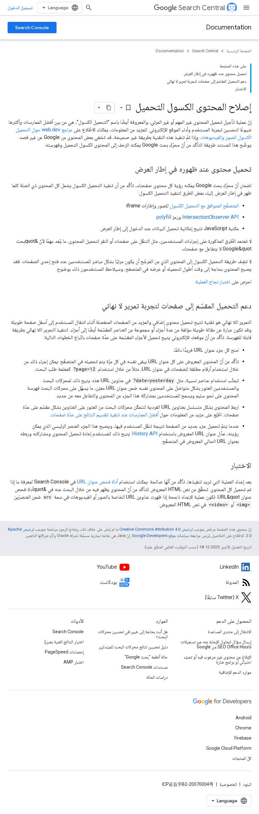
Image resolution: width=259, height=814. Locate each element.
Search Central (201, 7)
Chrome (243, 727)
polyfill (163, 217)
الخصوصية (228, 784)
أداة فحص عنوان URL (97, 482)
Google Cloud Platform (228, 748)
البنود (247, 784)
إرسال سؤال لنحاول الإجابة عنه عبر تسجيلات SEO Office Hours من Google (216, 644)
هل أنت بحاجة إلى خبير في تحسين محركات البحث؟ (132, 634)
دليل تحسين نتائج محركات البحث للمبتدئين (133, 646)
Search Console (32, 27)
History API (145, 434)
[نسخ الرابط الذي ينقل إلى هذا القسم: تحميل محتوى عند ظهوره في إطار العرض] (128, 170)
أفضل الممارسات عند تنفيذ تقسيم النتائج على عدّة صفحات (105, 415)
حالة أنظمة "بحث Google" (146, 656)
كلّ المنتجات (241, 758)
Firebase (242, 738)
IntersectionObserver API (210, 217)
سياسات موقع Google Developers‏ (160, 535)
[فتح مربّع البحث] (89, 7)
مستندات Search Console (144, 667)
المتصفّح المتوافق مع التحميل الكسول (204, 206)
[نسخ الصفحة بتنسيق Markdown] (108, 107)
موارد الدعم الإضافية (235, 672)
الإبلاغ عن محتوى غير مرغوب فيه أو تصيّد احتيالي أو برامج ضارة (217, 659)
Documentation (228, 27)
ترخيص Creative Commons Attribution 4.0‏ (156, 529)
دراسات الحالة (157, 677)
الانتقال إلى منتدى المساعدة (229, 631)
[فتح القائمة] (246, 7)
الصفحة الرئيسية (238, 50)
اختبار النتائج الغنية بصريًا (64, 641)
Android (243, 717)
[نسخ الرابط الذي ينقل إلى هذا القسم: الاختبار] (224, 466)
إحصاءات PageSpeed (64, 651)
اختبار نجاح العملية (213, 282)
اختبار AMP (73, 662)
